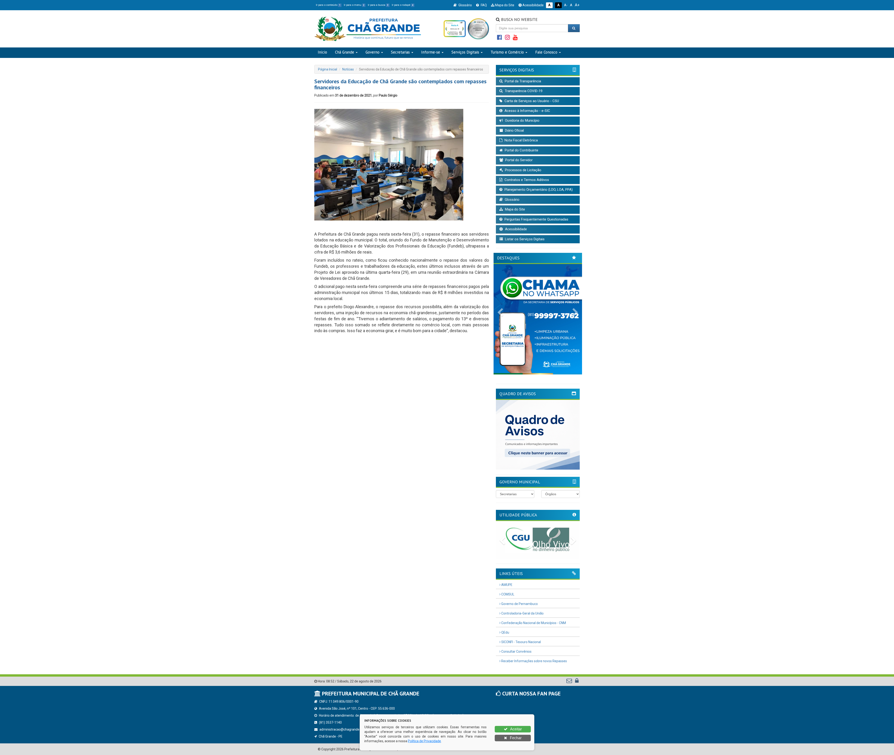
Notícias (348, 69)
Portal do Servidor (518, 160)
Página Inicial (327, 69)
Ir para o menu (354, 5)
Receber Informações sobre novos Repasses (534, 661)
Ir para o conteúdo (328, 5)
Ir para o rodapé (402, 5)
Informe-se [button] (430, 52)
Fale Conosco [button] (546, 52)
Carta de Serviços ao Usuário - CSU (531, 101)
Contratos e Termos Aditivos (526, 180)
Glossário (465, 5)
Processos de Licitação (522, 170)
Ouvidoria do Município (521, 120)
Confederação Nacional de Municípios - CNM (533, 623)
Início (322, 52)
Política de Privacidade (424, 741)
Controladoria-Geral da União (522, 613)
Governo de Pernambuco (519, 604)
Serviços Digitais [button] (465, 52)
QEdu (505, 632)
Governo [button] (372, 52)
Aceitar (515, 729)
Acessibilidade (533, 5)
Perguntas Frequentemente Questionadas (536, 219)
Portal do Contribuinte (521, 150)
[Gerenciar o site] (577, 682)
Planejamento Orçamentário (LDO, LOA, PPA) (538, 189)
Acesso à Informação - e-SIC (527, 111)
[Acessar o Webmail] (569, 682)
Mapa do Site (504, 5)
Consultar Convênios (516, 651)
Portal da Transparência (522, 81)
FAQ (483, 5)
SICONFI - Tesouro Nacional (521, 642)
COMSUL (507, 594)
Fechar (515, 738)
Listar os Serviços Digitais (524, 239)
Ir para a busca (378, 5)
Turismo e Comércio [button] (507, 52)
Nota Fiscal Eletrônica (521, 140)
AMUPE (506, 585)
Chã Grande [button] (344, 52)
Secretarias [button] (400, 52)
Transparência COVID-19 (523, 91)
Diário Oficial (514, 130)
